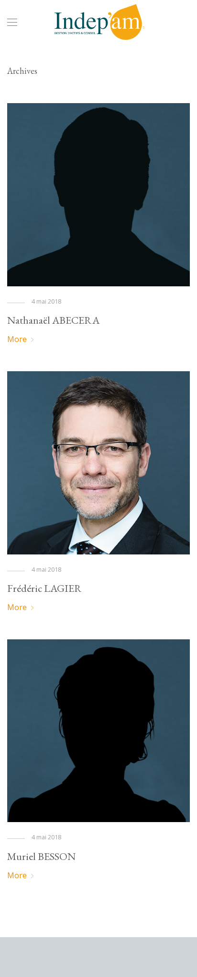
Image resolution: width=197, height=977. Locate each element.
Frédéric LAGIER (44, 588)
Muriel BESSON (41, 856)
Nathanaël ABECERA (53, 320)
